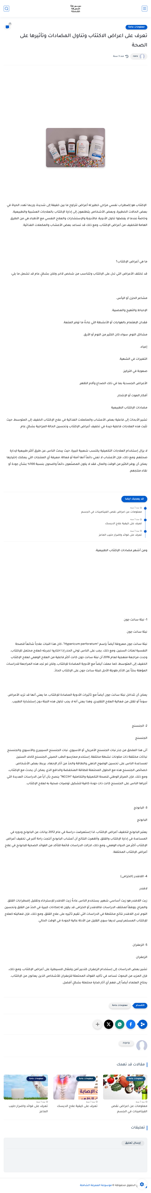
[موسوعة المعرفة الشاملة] (75, 8)
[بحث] (6, 8)
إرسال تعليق (133, 1143)
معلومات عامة (136, 27)
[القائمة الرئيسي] (144, 8)
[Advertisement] (75, 100)
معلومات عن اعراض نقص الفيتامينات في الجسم (111, 512)
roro (135, 56)
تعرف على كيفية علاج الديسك (123, 523)
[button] (130, 1024)
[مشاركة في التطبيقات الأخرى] (97, 1024)
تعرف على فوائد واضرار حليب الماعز (120, 535)
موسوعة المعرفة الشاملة (96, 1185)
